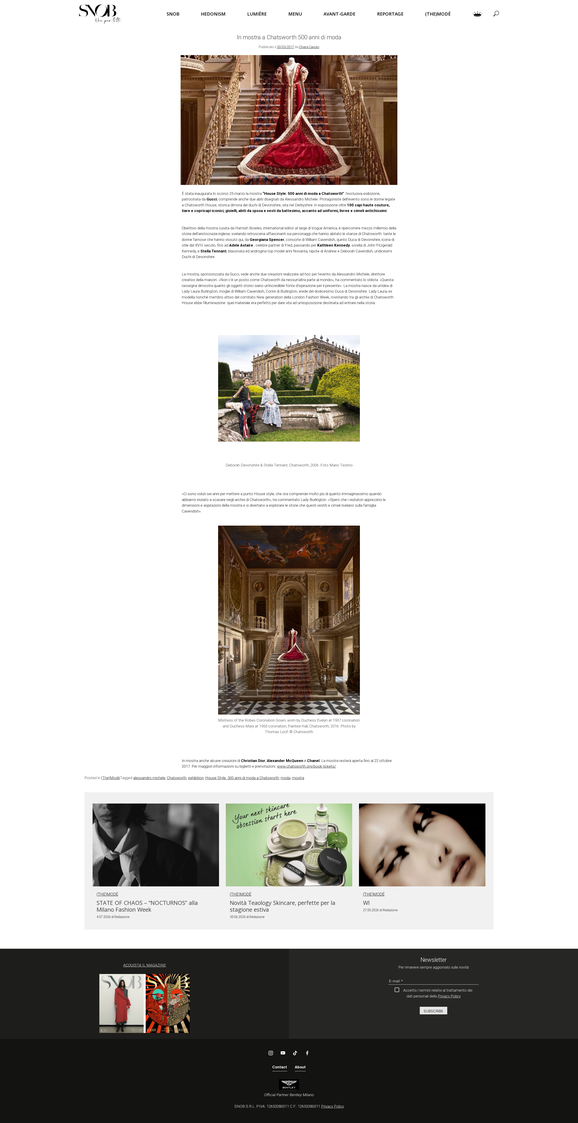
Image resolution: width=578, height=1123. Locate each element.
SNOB (173, 14)
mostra (298, 778)
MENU (295, 14)
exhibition (196, 778)
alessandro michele (149, 778)
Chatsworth (176, 778)
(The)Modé (110, 778)
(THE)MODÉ (438, 14)
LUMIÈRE (257, 14)
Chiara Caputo (309, 47)
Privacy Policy (449, 996)
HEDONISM (213, 14)
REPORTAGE (390, 14)
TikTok (295, 1053)
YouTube (283, 1053)
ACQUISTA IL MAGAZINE (144, 965)
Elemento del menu (477, 14)
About (300, 1067)
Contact (279, 1067)
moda (285, 778)
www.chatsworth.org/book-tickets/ (306, 766)
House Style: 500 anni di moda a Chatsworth (242, 778)
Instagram (270, 1053)
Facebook (307, 1053)
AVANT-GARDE (339, 14)
